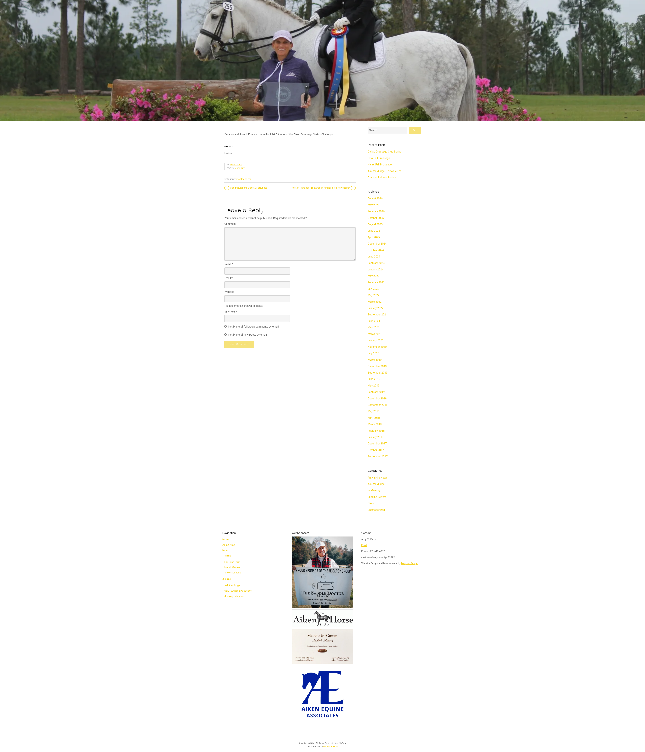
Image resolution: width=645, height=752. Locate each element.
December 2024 (377, 243)
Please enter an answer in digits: (243, 305)
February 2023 (376, 282)
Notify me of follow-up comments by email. (253, 326)
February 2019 (376, 392)
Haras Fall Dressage (380, 164)
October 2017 (376, 450)
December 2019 (377, 366)
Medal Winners (232, 567)
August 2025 (375, 224)
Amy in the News (378, 477)
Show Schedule (232, 572)
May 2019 (373, 385)
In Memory (374, 490)
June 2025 (374, 230)
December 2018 (377, 398)
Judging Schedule (234, 596)
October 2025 (376, 218)
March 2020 (375, 359)
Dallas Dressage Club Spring (384, 151)
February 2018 (376, 430)
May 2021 (373, 327)
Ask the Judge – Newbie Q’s (384, 171)
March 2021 (375, 334)
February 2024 (376, 263)
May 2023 (373, 275)
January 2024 (375, 269)
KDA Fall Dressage (379, 158)
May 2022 (373, 295)
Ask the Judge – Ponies (382, 177)
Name (228, 264)
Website (229, 291)
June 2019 (374, 379)
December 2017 (377, 443)
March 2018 (375, 424)
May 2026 (373, 205)
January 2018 (375, 437)
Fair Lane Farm (232, 562)
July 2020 (373, 353)
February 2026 (376, 211)
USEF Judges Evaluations (238, 590)
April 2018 (374, 417)
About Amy (228, 545)
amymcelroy (236, 164)
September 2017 (378, 456)
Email (228, 278)
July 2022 (373, 288)
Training (226, 555)
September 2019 (378, 372)
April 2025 (374, 237)
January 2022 (375, 308)
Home (225, 539)
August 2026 (375, 198)
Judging (226, 579)
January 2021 (375, 340)
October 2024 (376, 250)
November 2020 (377, 346)
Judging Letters (377, 497)
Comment (231, 223)
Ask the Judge (376, 484)
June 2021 (374, 321)
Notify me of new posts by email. (247, 334)
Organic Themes (330, 746)
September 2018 (378, 404)
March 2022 (375, 301)
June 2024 (374, 256)
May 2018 (373, 411)
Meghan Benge (409, 563)
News (371, 503)
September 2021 (378, 314)
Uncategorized (243, 179)
